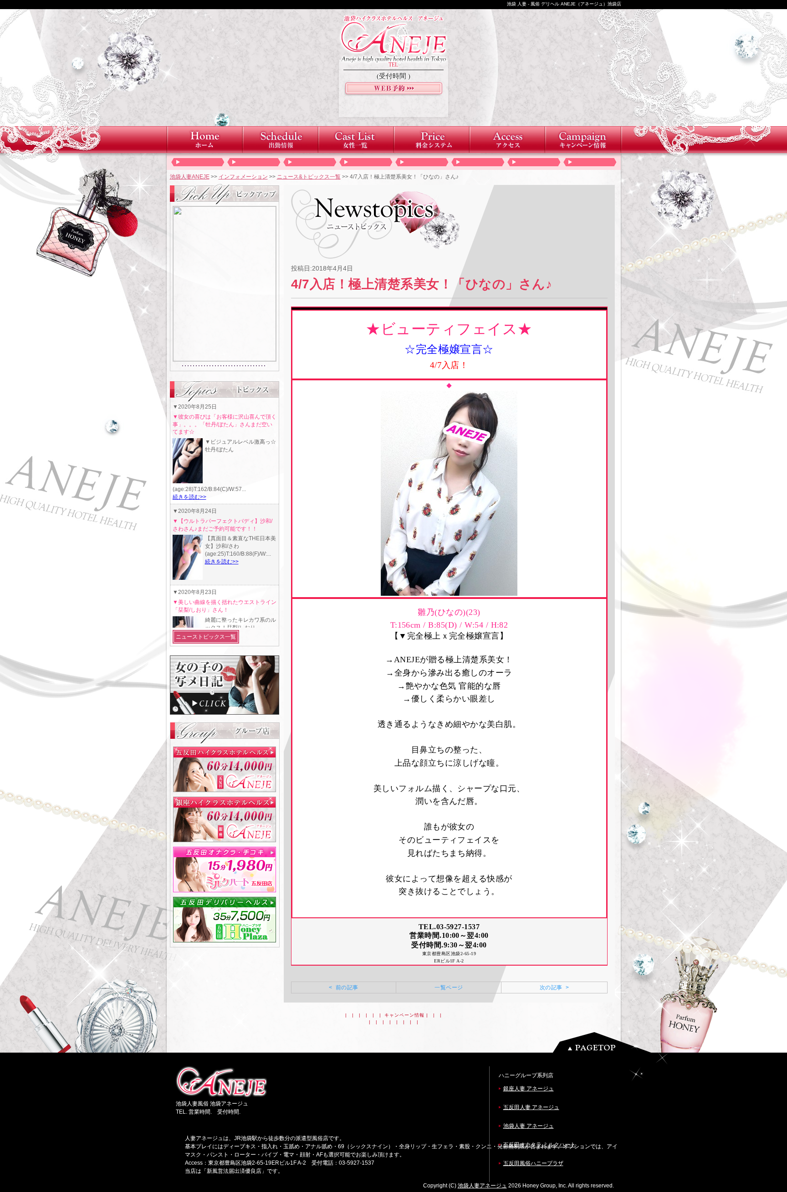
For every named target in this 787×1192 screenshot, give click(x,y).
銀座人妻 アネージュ (528, 1088)
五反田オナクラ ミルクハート (539, 1144)
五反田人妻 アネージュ (531, 1107)
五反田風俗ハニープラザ (533, 1163)
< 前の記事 (343, 987)
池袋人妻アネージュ (482, 1185)
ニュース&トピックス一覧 (309, 177)
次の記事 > (554, 987)
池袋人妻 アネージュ (528, 1126)
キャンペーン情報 (404, 1015)
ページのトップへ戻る (604, 1042)
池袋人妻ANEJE (190, 177)
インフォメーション (243, 177)
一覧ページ (448, 987)
